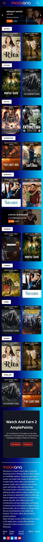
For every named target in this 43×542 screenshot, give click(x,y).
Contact (37, 531)
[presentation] (3, 15)
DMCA (30, 531)
